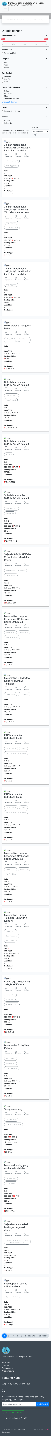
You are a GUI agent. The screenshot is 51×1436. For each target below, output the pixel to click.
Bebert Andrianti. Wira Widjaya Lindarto (17, 340)
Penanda (18, 156)
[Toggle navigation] (5, 9)
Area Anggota (8, 1371)
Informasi (6, 1362)
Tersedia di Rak (10, 53)
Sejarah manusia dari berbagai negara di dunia (16, 1227)
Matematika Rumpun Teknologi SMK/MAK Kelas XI (15, 918)
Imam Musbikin (11, 1178)
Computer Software (11, 98)
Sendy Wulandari (11, 936)
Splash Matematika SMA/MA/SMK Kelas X (16, 442)
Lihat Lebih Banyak (9, 102)
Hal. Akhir (42, 1336)
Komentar (8, 156)
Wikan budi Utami (12, 161)
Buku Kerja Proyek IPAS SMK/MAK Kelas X (17, 983)
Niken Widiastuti (11, 395)
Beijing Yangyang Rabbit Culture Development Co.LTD (17, 1241)
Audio (6, 65)
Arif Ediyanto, (10, 1059)
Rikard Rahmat (11, 575)
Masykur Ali (10, 513)
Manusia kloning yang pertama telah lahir (16, 1167)
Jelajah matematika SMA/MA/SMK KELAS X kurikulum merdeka (17, 147)
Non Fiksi (7, 79)
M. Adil (22, 570)
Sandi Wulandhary (12, 637)
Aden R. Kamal (11, 400)
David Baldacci (11, 1120)
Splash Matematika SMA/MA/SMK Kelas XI (17, 497)
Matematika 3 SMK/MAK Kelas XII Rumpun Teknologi (17, 681)
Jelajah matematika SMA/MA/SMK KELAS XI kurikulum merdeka (17, 271)
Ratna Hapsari (10, 570)
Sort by (35, 127)
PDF (5, 62)
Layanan (5, 1365)
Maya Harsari (10, 632)
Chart (6, 96)
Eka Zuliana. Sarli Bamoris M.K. (16, 753)
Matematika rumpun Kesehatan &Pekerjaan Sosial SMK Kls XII (16, 856)
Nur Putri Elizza (11, 748)
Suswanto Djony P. (12, 1000)
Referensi (7, 77)
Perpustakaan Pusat (12, 111)
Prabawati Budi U (12, 1004)
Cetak (6, 91)
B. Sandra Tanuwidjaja (13, 1124)
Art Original (8, 93)
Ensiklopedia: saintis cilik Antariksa (15, 1285)
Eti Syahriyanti (10, 1183)
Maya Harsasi (10, 694)
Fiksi (6, 82)
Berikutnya (30, 1336)
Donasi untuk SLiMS (14, 1412)
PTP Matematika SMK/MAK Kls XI (13, 736)
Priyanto (9, 454)
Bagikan (26, 156)
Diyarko (23, 748)
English (7, 120)
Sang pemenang (13, 1109)
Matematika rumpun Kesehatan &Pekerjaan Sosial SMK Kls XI (16, 619)
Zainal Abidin (10, 995)
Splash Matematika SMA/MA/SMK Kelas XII (17, 383)
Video (6, 67)
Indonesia (8, 123)
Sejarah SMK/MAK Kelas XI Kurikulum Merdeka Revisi (17, 557)
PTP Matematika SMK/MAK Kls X (13, 795)
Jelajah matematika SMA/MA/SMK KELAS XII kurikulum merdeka (16, 209)
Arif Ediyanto (24, 632)
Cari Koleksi (42, 1404)
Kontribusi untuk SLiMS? (16, 1418)
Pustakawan (7, 1368)
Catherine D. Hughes (13, 1297)
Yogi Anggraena (11, 166)
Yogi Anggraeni (11, 223)
